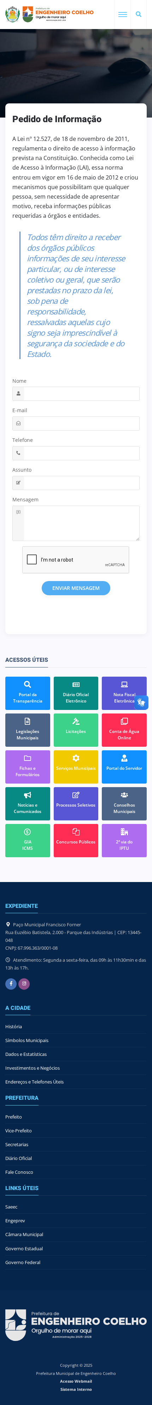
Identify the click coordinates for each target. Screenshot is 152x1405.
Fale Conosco (19, 1172)
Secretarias (16, 1144)
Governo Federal (22, 1262)
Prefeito (13, 1117)
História (13, 1026)
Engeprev (15, 1220)
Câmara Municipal (24, 1234)
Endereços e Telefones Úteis (34, 1082)
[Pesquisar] (139, 14)
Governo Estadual (24, 1248)
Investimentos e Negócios (32, 1068)
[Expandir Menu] (122, 14)
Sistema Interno (76, 1389)
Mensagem (25, 499)
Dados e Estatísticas (26, 1054)
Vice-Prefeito (18, 1130)
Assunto (21, 469)
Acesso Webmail (76, 1381)
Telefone (22, 440)
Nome (19, 380)
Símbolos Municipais (26, 1040)
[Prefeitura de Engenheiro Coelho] (49, 14)
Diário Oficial (18, 1158)
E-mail (19, 410)
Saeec (11, 1207)
